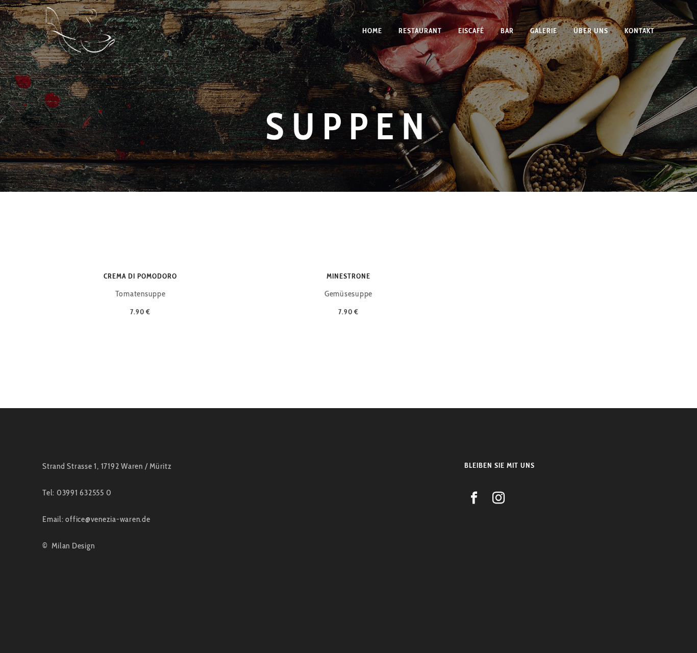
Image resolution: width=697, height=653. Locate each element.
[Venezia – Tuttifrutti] (81, 30)
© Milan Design (68, 545)
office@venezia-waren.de (107, 519)
